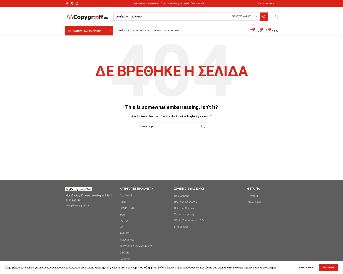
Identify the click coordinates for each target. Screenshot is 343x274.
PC (121, 227)
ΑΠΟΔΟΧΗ (328, 267)
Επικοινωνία (254, 202)
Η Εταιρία (252, 195)
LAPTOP (124, 220)
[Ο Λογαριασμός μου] (276, 16)
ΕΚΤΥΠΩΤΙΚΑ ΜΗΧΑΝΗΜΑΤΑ (136, 246)
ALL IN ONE (126, 195)
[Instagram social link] (76, 3)
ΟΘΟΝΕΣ (125, 252)
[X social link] (71, 3)
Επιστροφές (181, 226)
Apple (123, 201)
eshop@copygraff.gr (77, 205)
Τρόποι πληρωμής (184, 214)
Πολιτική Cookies (184, 208)
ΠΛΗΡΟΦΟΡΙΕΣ (306, 267)
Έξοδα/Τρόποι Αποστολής (189, 220)
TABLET (124, 233)
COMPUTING (127, 208)
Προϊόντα (125, 259)
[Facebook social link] (67, 3)
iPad (122, 214)
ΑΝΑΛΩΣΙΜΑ (127, 240)
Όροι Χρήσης (181, 195)
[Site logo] (87, 16)
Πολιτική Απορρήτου (186, 202)
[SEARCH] (264, 16)
